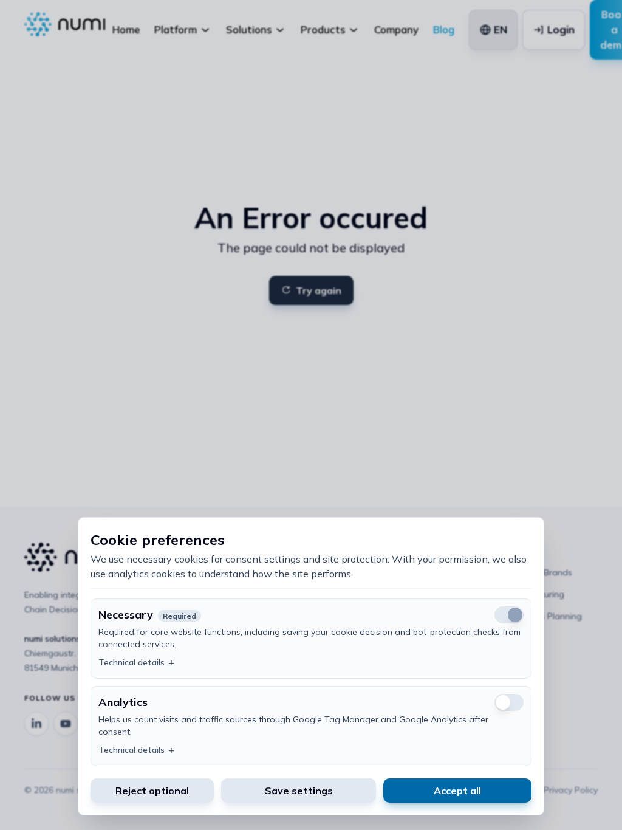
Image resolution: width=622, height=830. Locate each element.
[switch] (509, 702)
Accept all (457, 790)
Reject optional (152, 790)
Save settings (299, 790)
